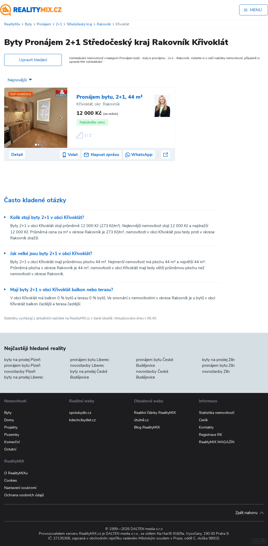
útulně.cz (141, 420)
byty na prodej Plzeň (22, 359)
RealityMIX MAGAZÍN (216, 442)
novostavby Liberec (87, 365)
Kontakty (206, 427)
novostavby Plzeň (20, 371)
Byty (8, 412)
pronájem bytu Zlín (218, 365)
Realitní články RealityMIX (155, 412)
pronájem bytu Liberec (89, 359)
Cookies (10, 480)
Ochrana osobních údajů (24, 495)
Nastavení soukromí (20, 487)
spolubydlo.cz (80, 412)
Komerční (12, 442)
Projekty (11, 427)
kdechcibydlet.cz (82, 420)
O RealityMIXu (16, 473)
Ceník (203, 420)
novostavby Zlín (216, 371)
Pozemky (11, 434)
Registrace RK (210, 434)
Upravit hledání (33, 60)
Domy (9, 420)
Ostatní (10, 449)
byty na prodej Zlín (218, 359)
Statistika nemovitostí (216, 412)
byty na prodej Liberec (23, 377)
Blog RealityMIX (147, 427)
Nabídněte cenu (92, 122)
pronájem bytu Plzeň (22, 365)
